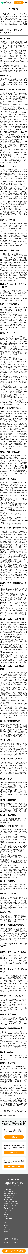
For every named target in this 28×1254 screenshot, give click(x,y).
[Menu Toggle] (26, 3)
